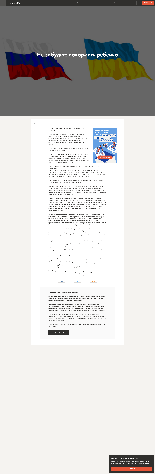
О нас (73, 3)
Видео (126, 3)
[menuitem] (3, 3)
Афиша (132, 3)
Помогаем (108, 3)
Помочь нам (148, 3)
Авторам (80, 3)
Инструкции (118, 3)
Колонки (118, 123)
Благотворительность (109, 123)
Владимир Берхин (80, 60)
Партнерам (89, 3)
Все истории (99, 3)
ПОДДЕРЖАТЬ (132, 468)
